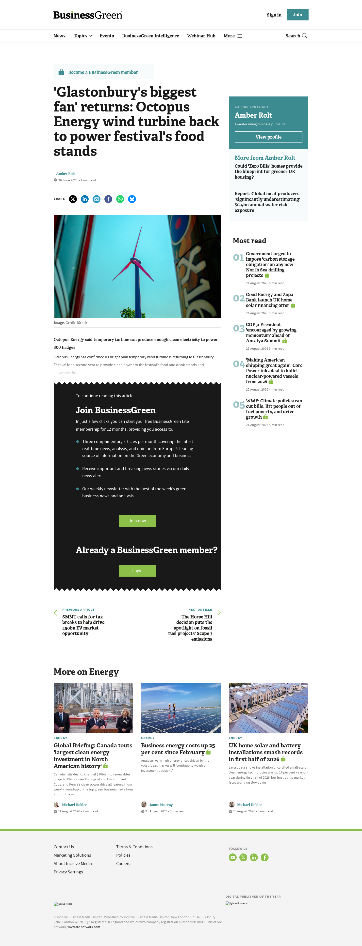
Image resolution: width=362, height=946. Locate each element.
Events (107, 36)
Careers (123, 864)
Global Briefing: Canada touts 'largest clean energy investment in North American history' (93, 756)
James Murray (161, 805)
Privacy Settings (68, 872)
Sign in (274, 15)
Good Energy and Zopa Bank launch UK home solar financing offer (269, 300)
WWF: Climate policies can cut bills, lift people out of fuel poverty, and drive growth (274, 409)
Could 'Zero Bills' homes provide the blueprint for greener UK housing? (268, 171)
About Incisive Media (73, 864)
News (59, 36)
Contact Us (64, 847)
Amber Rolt (65, 174)
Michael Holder (74, 805)
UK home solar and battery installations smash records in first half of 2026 (266, 752)
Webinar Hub (201, 36)
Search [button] (293, 36)
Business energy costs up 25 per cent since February (178, 749)
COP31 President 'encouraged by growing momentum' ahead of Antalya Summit (271, 333)
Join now (137, 521)
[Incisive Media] (63, 903)
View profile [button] (268, 137)
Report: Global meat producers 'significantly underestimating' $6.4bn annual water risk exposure (267, 202)
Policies (123, 855)
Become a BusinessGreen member (103, 72)
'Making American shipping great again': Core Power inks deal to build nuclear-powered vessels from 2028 (274, 371)
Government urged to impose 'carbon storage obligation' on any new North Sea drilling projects (270, 264)
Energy (60, 737)
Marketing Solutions (72, 855)
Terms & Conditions (134, 847)
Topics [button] (81, 36)
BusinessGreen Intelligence (150, 36)
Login (137, 571)
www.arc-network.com (83, 927)
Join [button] (297, 15)
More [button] (230, 36)
